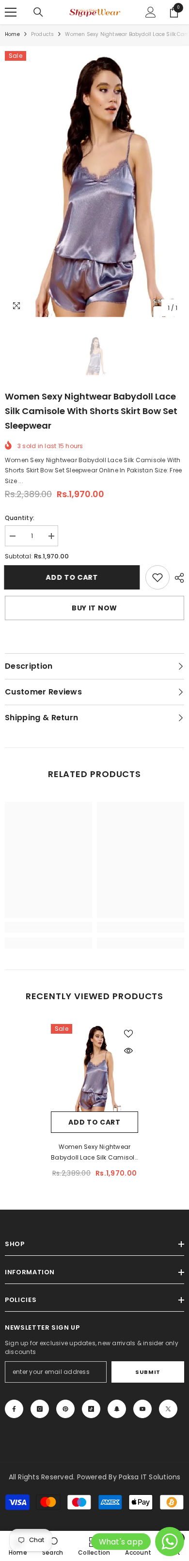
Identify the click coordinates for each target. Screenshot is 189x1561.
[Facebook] (14, 1409)
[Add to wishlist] (128, 1033)
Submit (147, 1372)
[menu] (10, 12)
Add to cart (73, 577)
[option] (94, 184)
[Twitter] (168, 1409)
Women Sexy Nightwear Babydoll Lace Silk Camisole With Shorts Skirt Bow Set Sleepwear (94, 1153)
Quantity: (19, 518)
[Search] (38, 12)
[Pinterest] (65, 1409)
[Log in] (150, 12)
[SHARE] (177, 578)
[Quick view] (128, 1050)
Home (12, 34)
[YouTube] (142, 1409)
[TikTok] (91, 1409)
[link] (157, 577)
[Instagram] (40, 1409)
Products (42, 34)
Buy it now (94, 608)
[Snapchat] (117, 1409)
